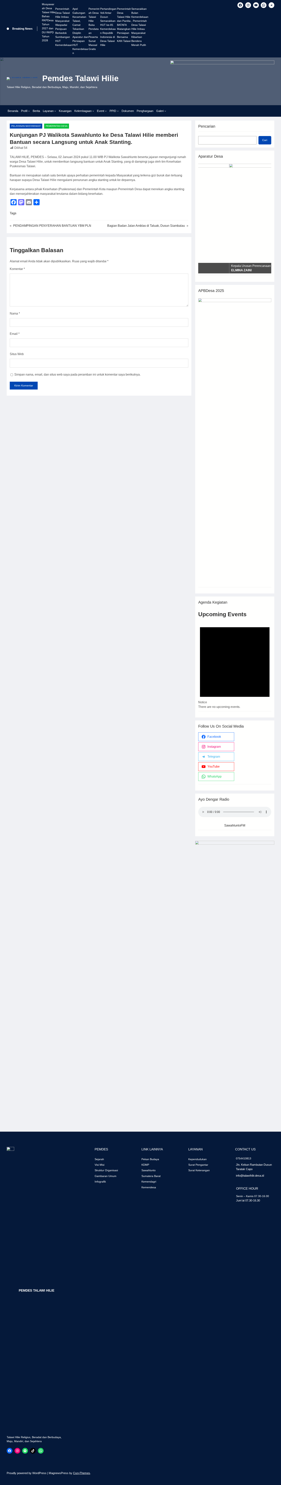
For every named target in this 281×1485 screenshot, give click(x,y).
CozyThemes (81, 1473)
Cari (264, 140)
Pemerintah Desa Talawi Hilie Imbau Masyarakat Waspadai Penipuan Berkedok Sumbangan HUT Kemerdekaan (63, 26)
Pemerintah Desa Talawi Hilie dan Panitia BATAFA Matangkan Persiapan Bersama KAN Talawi (124, 24)
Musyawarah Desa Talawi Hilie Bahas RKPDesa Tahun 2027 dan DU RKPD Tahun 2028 (48, 22)
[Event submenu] (106, 111)
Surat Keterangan (199, 1170)
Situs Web (17, 354)
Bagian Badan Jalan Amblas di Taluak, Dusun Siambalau (146, 225)
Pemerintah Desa (56, 126)
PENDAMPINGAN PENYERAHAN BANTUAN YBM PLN (52, 225)
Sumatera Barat (151, 1176)
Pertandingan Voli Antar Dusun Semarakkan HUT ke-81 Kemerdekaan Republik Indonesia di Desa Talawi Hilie (108, 26)
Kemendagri (148, 1181)
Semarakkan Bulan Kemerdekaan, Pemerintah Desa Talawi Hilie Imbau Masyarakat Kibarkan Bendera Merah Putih (139, 26)
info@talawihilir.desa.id (250, 1175)
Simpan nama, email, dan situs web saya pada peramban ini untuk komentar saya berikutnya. (77, 374)
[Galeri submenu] (165, 111)
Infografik (100, 1181)
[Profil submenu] (29, 111)
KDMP (145, 1164)
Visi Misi (99, 1164)
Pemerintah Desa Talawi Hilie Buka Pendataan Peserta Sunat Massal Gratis (94, 29)
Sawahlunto (148, 1170)
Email (14, 333)
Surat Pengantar (198, 1164)
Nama (15, 313)
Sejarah (99, 1159)
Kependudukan (197, 1159)
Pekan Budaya (150, 1159)
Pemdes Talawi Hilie (80, 78)
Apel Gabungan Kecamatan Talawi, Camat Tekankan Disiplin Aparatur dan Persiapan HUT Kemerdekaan (80, 31)
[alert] (234, 664)
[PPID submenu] (118, 111)
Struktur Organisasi (106, 1170)
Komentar (17, 269)
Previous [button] (203, 218)
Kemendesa (148, 1187)
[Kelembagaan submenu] (93, 111)
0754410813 (243, 1158)
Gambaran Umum (105, 1176)
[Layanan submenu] (55, 111)
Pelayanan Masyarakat (26, 126)
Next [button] (266, 218)
